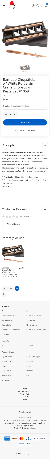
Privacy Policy (25, 394)
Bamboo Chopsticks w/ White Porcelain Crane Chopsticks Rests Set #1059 (9, 272)
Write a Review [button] (13, 224)
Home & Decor (32, 325)
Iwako (4, 366)
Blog (3, 345)
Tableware (30, 320)
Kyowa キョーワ (8, 375)
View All (5, 380)
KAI (27, 375)
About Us (25, 397)
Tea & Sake (6, 325)
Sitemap (29, 345)
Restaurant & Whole (34, 316)
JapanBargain (7, 357)
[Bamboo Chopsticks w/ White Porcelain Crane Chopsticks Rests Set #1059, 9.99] (13, 254)
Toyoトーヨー (7, 361)
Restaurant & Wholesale (36, 330)
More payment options (25, 130)
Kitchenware (7, 320)
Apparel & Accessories (11, 330)
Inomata (29, 371)
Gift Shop (5, 334)
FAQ (25, 388)
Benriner (29, 361)
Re (27, 311)
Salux (28, 366)
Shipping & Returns (25, 391)
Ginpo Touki (6, 371)
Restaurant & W (8, 316)
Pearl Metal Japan (33, 357)
